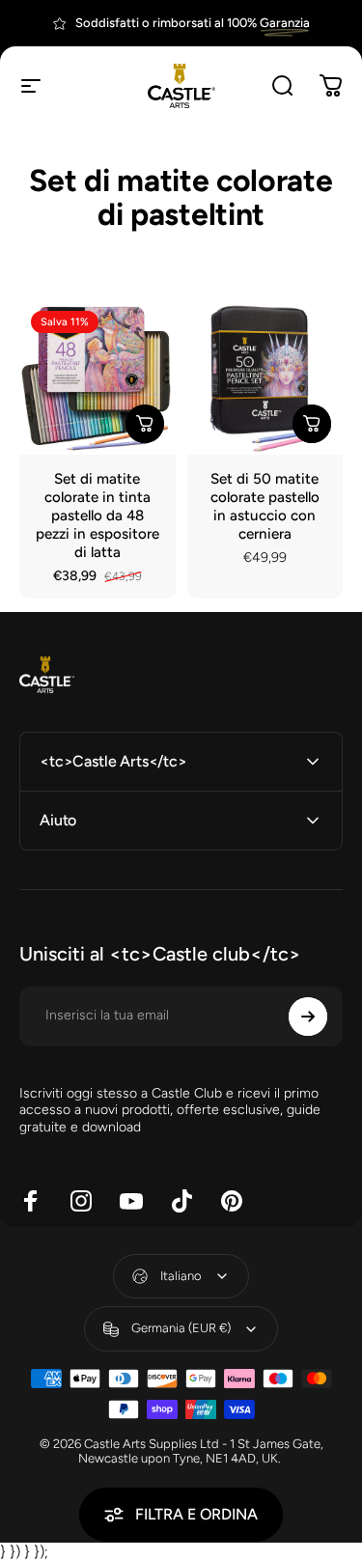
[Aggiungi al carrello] (144, 423)
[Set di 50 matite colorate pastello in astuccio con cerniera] (265, 377)
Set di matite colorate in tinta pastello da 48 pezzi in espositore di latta (97, 515)
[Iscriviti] (308, 1016)
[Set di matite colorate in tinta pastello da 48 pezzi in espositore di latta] (97, 377)
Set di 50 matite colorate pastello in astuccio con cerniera (265, 506)
